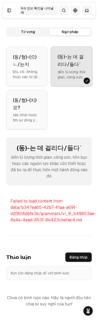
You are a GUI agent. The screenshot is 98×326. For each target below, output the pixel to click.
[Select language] (75, 10)
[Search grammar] (63, 10)
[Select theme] (86, 10)
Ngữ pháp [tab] (70, 31)
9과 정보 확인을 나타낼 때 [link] (37, 10)
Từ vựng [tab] (28, 31)
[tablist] (49, 31)
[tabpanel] (49, 145)
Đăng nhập (79, 257)
